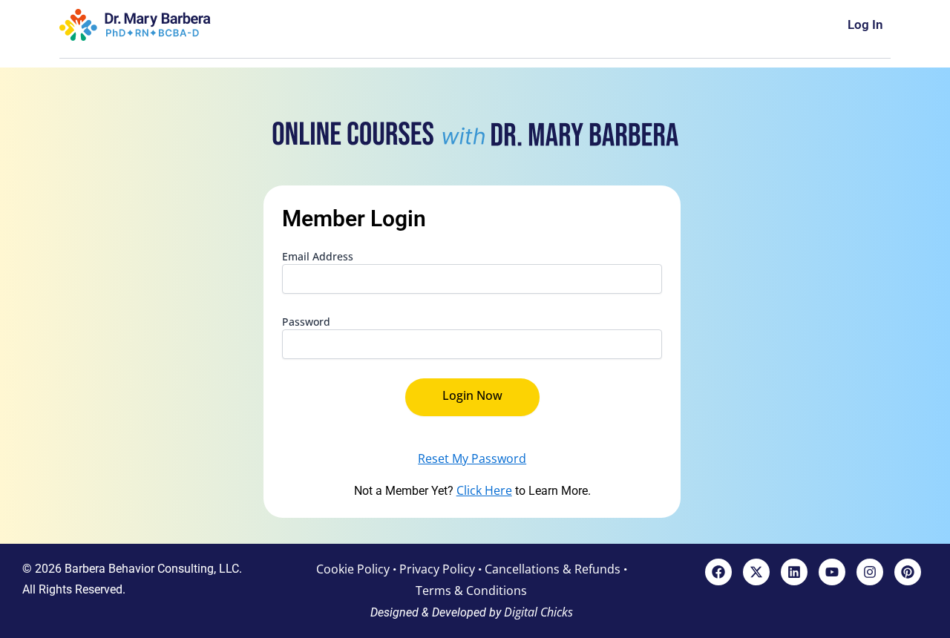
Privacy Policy (437, 569)
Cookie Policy (353, 569)
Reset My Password (472, 458)
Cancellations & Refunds (552, 569)
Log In (865, 24)
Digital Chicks (538, 612)
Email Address (317, 256)
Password (306, 322)
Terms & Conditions (471, 590)
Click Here (484, 490)
